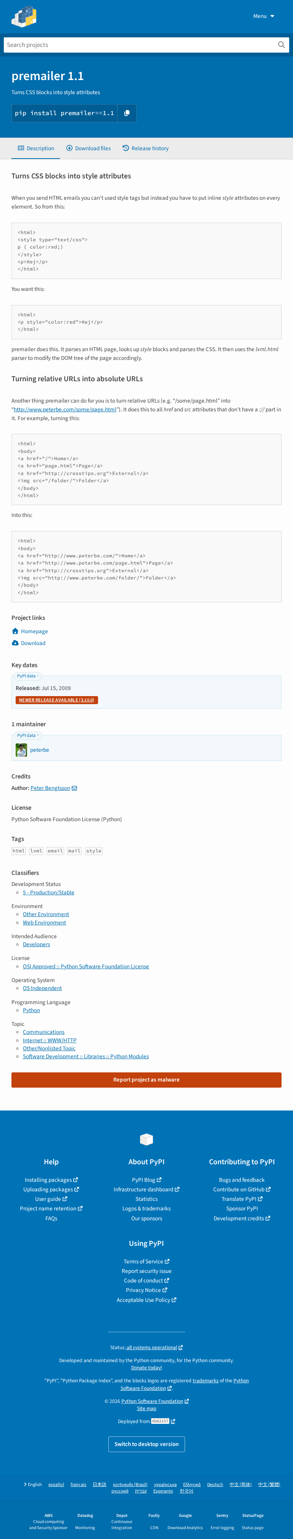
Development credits (239, 1218)
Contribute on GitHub (238, 1189)
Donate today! (146, 1367)
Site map (146, 1408)
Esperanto (163, 1491)
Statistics (146, 1199)
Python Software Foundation (152, 1401)
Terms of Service (143, 1261)
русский (120, 1491)
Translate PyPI (239, 1199)
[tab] (35, 148)
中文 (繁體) (269, 1484)
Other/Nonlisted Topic (49, 1048)
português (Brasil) (130, 1484)
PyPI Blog (143, 1180)
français (78, 1484)
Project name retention (48, 1208)
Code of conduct (143, 1280)
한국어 (186, 1491)
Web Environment (44, 922)
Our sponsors (146, 1218)
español (56, 1484)
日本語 (99, 1484)
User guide (48, 1199)
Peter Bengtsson (50, 788)
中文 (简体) (241, 1484)
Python (31, 1010)
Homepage (34, 631)
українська (165, 1484)
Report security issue (147, 1271)
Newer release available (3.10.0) (57, 700)
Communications (43, 1032)
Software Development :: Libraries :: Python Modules (86, 1056)
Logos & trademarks (146, 1208)
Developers (36, 944)
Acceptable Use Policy (143, 1300)
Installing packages (48, 1180)
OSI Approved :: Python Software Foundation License (86, 966)
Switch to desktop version (146, 1444)
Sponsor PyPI (242, 1208)
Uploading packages (48, 1189)
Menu (260, 16)
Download (33, 643)
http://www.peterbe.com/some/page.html (65, 409)
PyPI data (26, 676)
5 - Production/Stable (48, 892)
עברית (141, 1491)
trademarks (206, 1380)
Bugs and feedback (242, 1180)
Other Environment (46, 914)
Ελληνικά (192, 1484)
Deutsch (215, 1484)
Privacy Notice (143, 1290)
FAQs (51, 1218)
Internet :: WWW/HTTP (50, 1040)
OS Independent (42, 988)
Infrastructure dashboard (143, 1189)
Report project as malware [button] (146, 1079)
